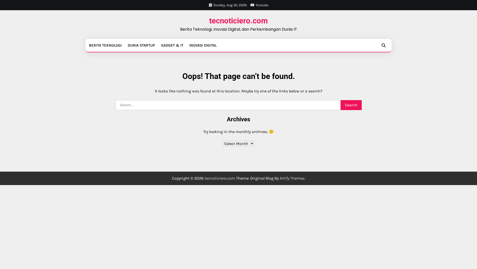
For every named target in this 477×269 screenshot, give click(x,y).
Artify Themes (292, 178)
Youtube (262, 5)
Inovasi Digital (203, 45)
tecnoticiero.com (238, 20)
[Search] (383, 45)
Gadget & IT (172, 45)
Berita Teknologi (105, 45)
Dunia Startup (141, 45)
